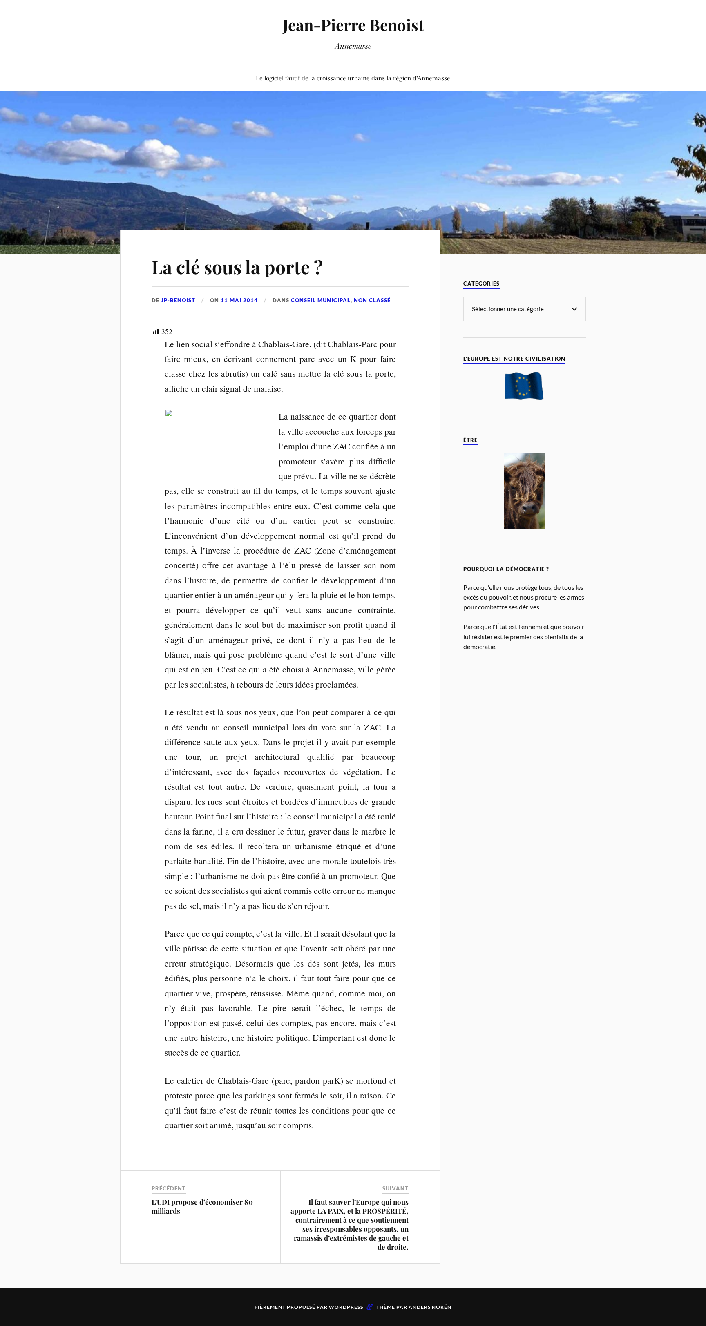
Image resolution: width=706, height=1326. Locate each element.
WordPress (346, 1307)
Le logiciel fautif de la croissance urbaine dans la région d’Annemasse (353, 78)
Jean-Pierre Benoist (353, 24)
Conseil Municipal (321, 300)
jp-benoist (178, 300)
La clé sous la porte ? (237, 266)
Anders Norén (430, 1307)
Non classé (372, 300)
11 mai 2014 (239, 300)
